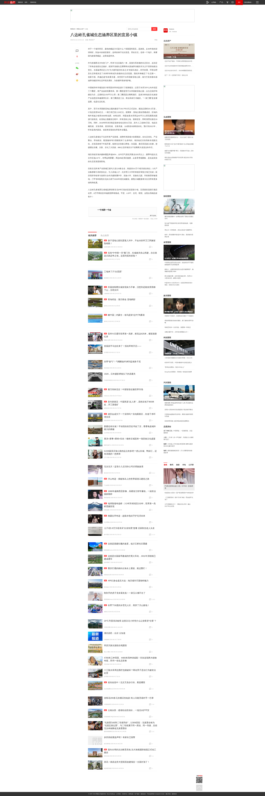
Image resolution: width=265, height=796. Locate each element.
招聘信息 (130, 794)
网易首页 (20, 2)
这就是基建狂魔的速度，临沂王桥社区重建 (127, 544)
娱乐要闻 (167, 296)
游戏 (165, 465)
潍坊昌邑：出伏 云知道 (114, 633)
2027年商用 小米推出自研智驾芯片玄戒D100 (179, 506)
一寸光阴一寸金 (104, 210)
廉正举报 (168, 794)
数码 (171, 465)
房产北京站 (153, 215)
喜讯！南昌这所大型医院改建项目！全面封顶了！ (127, 762)
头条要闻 (167, 117)
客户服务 (137, 794)
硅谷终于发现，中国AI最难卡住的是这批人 (178, 362)
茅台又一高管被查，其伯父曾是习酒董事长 (178, 230)
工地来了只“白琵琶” (113, 271)
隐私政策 (143, 794)
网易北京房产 (80, 29)
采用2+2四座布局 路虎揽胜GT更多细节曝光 (179, 409)
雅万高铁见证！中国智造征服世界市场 (125, 389)
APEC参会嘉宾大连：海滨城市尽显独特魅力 (128, 581)
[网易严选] (221, 2)
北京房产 (167, 41)
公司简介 (118, 794)
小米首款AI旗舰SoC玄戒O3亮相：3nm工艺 (178, 358)
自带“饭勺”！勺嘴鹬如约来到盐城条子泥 (122, 361)
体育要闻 (167, 242)
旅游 (177, 465)
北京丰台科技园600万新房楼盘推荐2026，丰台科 (179, 66)
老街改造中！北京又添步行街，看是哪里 (126, 682)
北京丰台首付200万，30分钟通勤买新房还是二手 (179, 70)
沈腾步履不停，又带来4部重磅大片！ (177, 332)
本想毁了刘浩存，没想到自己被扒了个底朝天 (179, 316)
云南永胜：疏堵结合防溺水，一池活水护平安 (128, 710)
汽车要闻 (167, 383)
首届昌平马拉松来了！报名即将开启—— (122, 346)
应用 (26, 2)
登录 (239, 2)
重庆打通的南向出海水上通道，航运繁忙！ (127, 568)
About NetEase (111, 794)
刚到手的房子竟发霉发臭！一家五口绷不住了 (124, 593)
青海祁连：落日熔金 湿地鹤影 (121, 299)
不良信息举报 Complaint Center (155, 794)
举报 (155, 40)
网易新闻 (171, 29)
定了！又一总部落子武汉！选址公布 (176, 75)
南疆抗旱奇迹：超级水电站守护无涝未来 (126, 516)
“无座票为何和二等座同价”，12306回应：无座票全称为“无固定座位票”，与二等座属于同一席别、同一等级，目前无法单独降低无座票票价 (130, 725)
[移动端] (207, 2)
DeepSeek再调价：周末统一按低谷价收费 (178, 372)
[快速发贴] (77, 51)
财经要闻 (167, 196)
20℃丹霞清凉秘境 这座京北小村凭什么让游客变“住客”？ (130, 621)
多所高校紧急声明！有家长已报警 (119, 737)
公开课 (191, 465)
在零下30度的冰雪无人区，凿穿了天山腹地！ (128, 605)
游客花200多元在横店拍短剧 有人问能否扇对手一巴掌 (129, 698)
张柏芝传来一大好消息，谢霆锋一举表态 (178, 327)
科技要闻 (167, 337)
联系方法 (124, 794)
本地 (184, 465)
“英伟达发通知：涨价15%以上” (174, 367)
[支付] (227, 2)
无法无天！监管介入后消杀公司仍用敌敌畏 (123, 466)
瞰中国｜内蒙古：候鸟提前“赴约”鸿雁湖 (126, 315)
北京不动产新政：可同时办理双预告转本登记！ (179, 61)
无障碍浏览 (33, 2)
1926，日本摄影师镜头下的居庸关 (120, 374)
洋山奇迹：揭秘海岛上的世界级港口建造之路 (128, 479)
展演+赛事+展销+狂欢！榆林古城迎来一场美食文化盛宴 (129, 439)
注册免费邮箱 (247, 2)
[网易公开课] (214, 2)
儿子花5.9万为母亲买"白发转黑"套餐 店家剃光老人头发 (129, 528)
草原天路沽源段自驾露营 (115, 645)
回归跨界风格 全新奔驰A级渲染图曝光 (177, 421)
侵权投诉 (174, 794)
